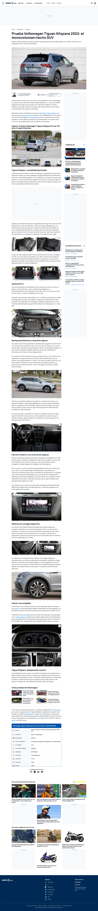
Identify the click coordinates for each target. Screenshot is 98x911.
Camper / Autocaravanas (77, 284)
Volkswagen (20, 29)
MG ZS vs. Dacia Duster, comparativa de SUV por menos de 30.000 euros (74, 264)
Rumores (73, 260)
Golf (24, 615)
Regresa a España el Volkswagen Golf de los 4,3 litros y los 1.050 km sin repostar (74, 273)
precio (14, 720)
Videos (53, 3)
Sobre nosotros (79, 879)
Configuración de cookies (54, 905)
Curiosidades (74, 276)
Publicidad (78, 882)
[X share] (35, 772)
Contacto (77, 884)
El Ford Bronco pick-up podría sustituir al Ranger (74, 257)
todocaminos (26, 115)
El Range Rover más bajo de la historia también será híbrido (74, 250)
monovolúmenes (34, 117)
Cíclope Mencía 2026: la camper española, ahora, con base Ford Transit (74, 281)
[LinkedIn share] (38, 772)
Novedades (74, 268)
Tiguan (16, 609)
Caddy (58, 710)
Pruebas (29, 3)
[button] (13, 162)
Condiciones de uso (66, 905)
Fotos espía (74, 253)
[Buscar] (92, 3)
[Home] (11, 3)
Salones (59, 3)
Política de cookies (42, 905)
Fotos (48, 3)
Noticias (21, 3)
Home (13, 29)
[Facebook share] (31, 772)
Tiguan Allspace (20, 617)
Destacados (38, 3)
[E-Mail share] (42, 772)
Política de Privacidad (32, 905)
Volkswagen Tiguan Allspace (48, 113)
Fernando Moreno (25, 94)
